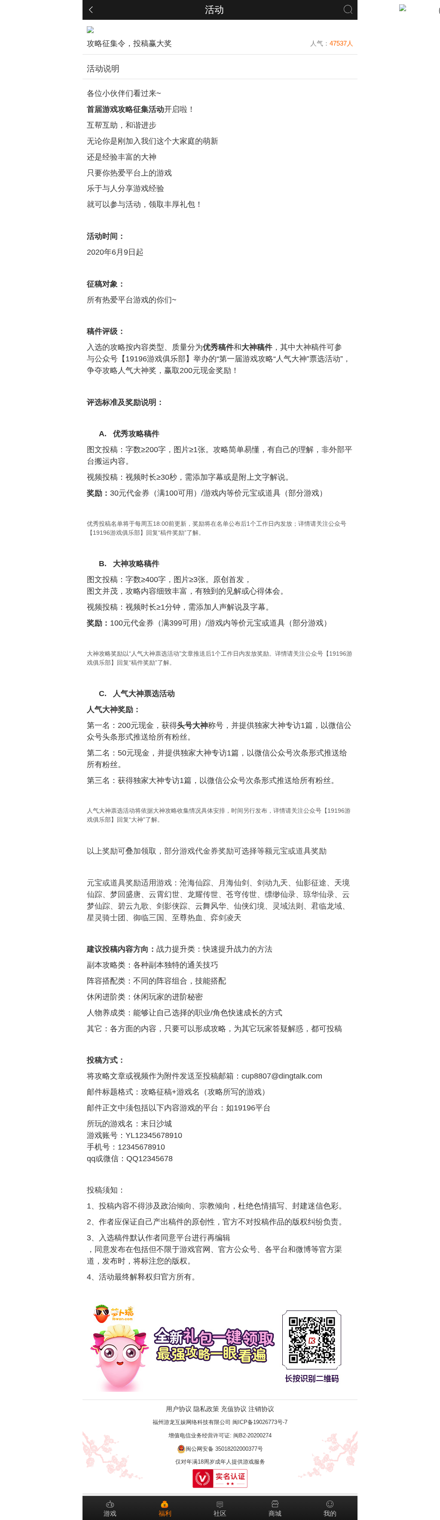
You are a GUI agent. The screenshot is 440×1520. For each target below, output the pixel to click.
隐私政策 (206, 1408)
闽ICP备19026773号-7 (259, 1422)
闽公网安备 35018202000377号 (224, 1449)
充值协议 (234, 1408)
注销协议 (261, 1408)
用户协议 (179, 1408)
